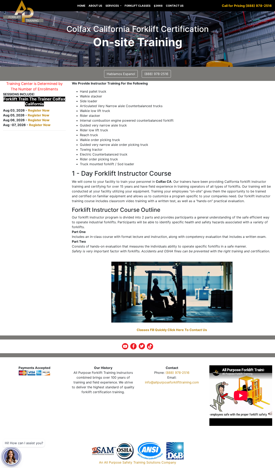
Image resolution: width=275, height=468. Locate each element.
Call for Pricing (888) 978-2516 (247, 6)
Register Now (39, 110)
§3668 (158, 5)
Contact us (175, 5)
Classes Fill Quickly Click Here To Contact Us (172, 330)
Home (81, 5)
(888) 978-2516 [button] (156, 74)
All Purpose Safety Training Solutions (132, 462)
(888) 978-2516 (177, 373)
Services (112, 5)
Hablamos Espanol (121, 74)
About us (95, 5)
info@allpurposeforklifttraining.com (172, 382)
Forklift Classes (138, 5)
